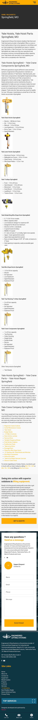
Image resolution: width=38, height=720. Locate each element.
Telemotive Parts (9, 446)
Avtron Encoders (9, 456)
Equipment (4, 678)
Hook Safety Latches (10, 436)
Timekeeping (5, 688)
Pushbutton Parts (9, 444)
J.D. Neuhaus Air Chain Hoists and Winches (17, 452)
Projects (4, 682)
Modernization (5, 680)
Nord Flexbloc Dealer (7, 690)
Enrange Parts (8, 448)
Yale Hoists (11, 14)
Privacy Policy (5, 694)
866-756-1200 (29, 466)
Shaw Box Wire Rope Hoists (12, 450)
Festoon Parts (8, 438)
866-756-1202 (5, 468)
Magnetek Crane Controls (12, 426)
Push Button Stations (10, 442)
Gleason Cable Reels (10, 460)
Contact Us (17, 566)
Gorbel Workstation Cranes (12, 428)
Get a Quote (19, 521)
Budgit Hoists (8, 432)
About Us (4, 674)
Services (4, 686)
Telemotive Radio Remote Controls (15, 458)
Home (3, 14)
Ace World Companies (11, 454)
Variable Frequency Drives (12, 440)
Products (4, 684)
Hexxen (3, 709)
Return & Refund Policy (8, 692)
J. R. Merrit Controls (10, 434)
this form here (24, 468)
